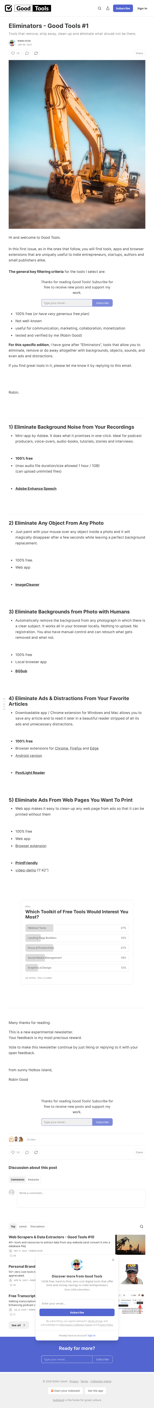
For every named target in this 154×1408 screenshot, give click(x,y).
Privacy (73, 1381)
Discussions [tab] (37, 1226)
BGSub (21, 671)
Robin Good (24, 41)
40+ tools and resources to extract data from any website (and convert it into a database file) (59, 1244)
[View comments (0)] (27, 53)
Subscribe (123, 8)
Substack (58, 1400)
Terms (84, 1381)
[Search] (99, 8)
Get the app (95, 1390)
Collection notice (101, 1381)
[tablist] (25, 1179)
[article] (77, 1246)
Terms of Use (95, 1321)
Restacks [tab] (33, 1179)
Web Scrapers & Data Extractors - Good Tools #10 (51, 1237)
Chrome (61, 748)
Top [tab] (13, 1226)
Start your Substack (67, 1390)
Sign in (142, 8)
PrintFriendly (26, 863)
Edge (94, 748)
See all (16, 1325)
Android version (28, 756)
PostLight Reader (30, 773)
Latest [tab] (23, 1226)
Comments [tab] (17, 1179)
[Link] (3, 427)
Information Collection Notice (75, 1324)
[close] (113, 1260)
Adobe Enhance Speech (36, 488)
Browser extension (30, 846)
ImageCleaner (27, 584)
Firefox (76, 748)
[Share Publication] (108, 8)
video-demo (25, 870)
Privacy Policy (105, 1324)
